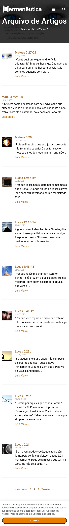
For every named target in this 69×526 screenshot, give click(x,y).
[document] (34, 263)
